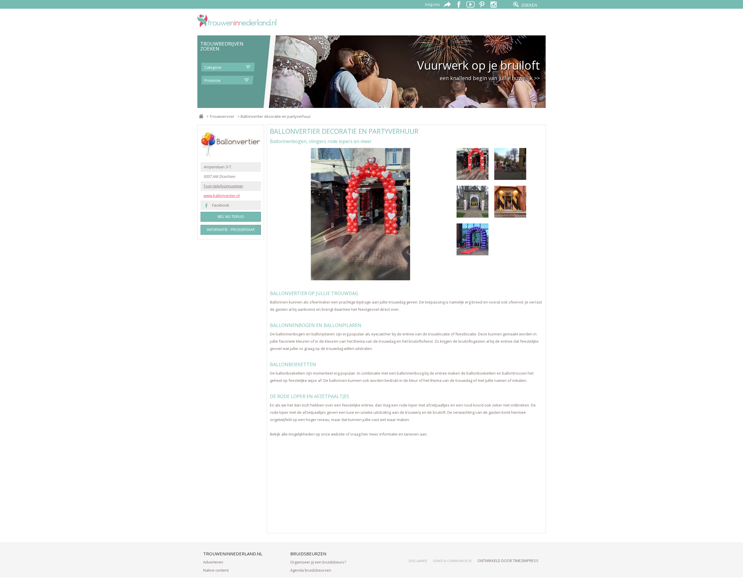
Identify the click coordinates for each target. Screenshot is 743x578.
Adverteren (213, 562)
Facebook (220, 205)
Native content (216, 570)
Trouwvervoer (222, 116)
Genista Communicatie (452, 561)
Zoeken (529, 5)
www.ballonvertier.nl (221, 196)
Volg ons (432, 4)
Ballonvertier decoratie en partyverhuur (276, 116)
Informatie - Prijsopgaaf (231, 230)
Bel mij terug (231, 217)
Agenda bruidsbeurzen (310, 570)
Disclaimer (418, 561)
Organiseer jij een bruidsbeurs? (318, 562)
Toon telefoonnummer (223, 186)
